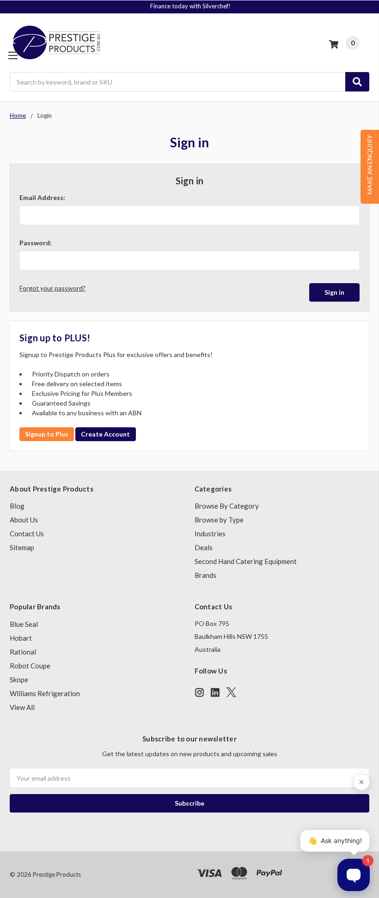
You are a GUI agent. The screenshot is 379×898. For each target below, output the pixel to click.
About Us (24, 520)
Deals (204, 547)
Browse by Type (219, 520)
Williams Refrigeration (45, 693)
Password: (35, 243)
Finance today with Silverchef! (190, 6)
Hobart (21, 638)
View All (22, 707)
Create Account (105, 434)
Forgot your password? (52, 288)
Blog (17, 506)
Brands (205, 575)
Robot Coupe (30, 665)
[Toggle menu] (12, 55)
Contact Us (27, 533)
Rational (23, 652)
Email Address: (42, 197)
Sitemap (22, 547)
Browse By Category (227, 506)
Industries (210, 533)
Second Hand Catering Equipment (246, 561)
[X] (231, 692)
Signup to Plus (46, 434)
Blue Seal (24, 624)
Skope (19, 679)
